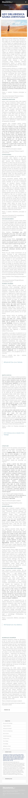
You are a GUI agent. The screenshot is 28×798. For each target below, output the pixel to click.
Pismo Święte (5, 741)
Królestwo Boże (6, 738)
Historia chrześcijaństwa (8, 731)
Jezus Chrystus (6, 733)
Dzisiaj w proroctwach (7, 728)
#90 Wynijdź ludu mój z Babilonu (13, 624)
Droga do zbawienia (7, 725)
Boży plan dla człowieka (7, 723)
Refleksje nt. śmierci (7, 746)
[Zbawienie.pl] (7, 2)
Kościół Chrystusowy (7, 736)
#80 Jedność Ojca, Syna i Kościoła (13, 362)
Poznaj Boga (5, 743)
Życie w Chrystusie (6, 748)
